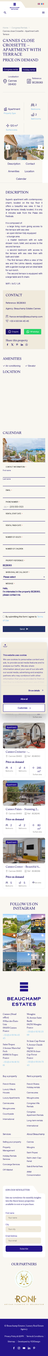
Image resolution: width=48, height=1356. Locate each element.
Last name (7, 479)
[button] (5, 12)
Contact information (16, 467)
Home (5, 27)
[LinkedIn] (22, 345)
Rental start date (14, 514)
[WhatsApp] (27, 345)
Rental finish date (14, 525)
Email (9, 490)
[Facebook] (7, 345)
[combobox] (6, 507)
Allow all (24, 699)
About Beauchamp (36, 1134)
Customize (22, 708)
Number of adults (14, 537)
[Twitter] (12, 345)
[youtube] (24, 1348)
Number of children (14, 549)
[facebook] (14, 1348)
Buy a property (10, 1076)
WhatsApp (32, 331)
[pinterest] (34, 1348)
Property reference (15, 560)
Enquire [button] (13, 331)
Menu (43, 13)
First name (7, 470)
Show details (34, 690)
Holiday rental (29, 69)
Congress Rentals (19, 27)
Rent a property (34, 1076)
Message (10, 583)
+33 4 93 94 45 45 (19, 321)
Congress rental (11, 69)
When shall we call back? (18, 572)
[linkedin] (29, 1348)
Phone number (13, 502)
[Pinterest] (17, 345)
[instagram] (19, 1348)
